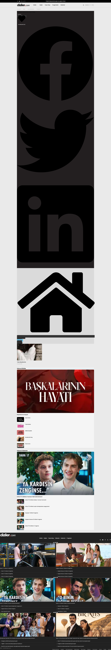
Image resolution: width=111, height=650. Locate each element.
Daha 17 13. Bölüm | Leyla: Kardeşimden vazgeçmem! (37, 506)
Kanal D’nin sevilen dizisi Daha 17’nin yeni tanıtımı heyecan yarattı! (71, 646)
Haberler (63, 5)
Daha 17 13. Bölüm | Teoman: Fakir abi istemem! (29, 496)
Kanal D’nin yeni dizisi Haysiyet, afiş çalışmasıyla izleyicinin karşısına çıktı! (15, 646)
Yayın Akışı (47, 5)
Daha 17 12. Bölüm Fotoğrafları (7, 571)
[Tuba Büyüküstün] (29, 352)
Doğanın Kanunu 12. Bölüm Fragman (33, 519)
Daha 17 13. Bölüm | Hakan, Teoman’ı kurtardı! (35, 500)
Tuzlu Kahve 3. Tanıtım (62, 611)
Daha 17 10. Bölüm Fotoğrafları (7, 576)
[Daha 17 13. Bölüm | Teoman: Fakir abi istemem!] (55, 473)
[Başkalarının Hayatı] (55, 391)
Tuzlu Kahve (28, 424)
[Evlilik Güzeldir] (20, 432)
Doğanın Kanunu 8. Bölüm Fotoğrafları (65, 576)
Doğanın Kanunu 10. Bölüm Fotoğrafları (65, 571)
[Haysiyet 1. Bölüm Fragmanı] (20, 514)
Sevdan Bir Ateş (29, 437)
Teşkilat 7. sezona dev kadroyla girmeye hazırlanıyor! (11, 643)
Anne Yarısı (27, 417)
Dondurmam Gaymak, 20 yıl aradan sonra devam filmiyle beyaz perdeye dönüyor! (17, 638)
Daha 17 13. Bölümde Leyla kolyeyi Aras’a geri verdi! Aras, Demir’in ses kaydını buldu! (74, 641)
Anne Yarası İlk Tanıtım (5, 611)
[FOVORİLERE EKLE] (22, 16)
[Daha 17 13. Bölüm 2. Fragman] (20, 527)
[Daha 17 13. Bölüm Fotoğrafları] (27, 555)
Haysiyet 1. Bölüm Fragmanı (31, 513)
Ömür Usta (27, 443)
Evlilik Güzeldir (28, 430)
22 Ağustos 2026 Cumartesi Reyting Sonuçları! (67, 643)
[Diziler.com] (23, 5)
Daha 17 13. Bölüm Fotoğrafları (6, 568)
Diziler (34, 5)
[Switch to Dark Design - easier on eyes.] (83, 5)
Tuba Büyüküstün (26, 12)
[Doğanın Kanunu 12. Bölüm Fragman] (20, 521)
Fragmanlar (55, 5)
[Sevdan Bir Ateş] (20, 439)
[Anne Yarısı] (20, 419)
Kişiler (41, 5)
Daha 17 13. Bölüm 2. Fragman (32, 526)
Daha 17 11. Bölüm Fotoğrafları (7, 573)
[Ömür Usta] (20, 445)
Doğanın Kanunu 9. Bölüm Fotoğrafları (65, 573)
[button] (55, 63)
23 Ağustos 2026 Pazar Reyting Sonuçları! (9, 641)
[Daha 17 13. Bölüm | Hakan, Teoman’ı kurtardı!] (20, 501)
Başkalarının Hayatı (22, 414)
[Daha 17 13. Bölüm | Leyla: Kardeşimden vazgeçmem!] (20, 508)
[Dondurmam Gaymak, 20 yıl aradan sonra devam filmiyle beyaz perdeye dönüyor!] (27, 625)
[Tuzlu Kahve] (20, 426)
